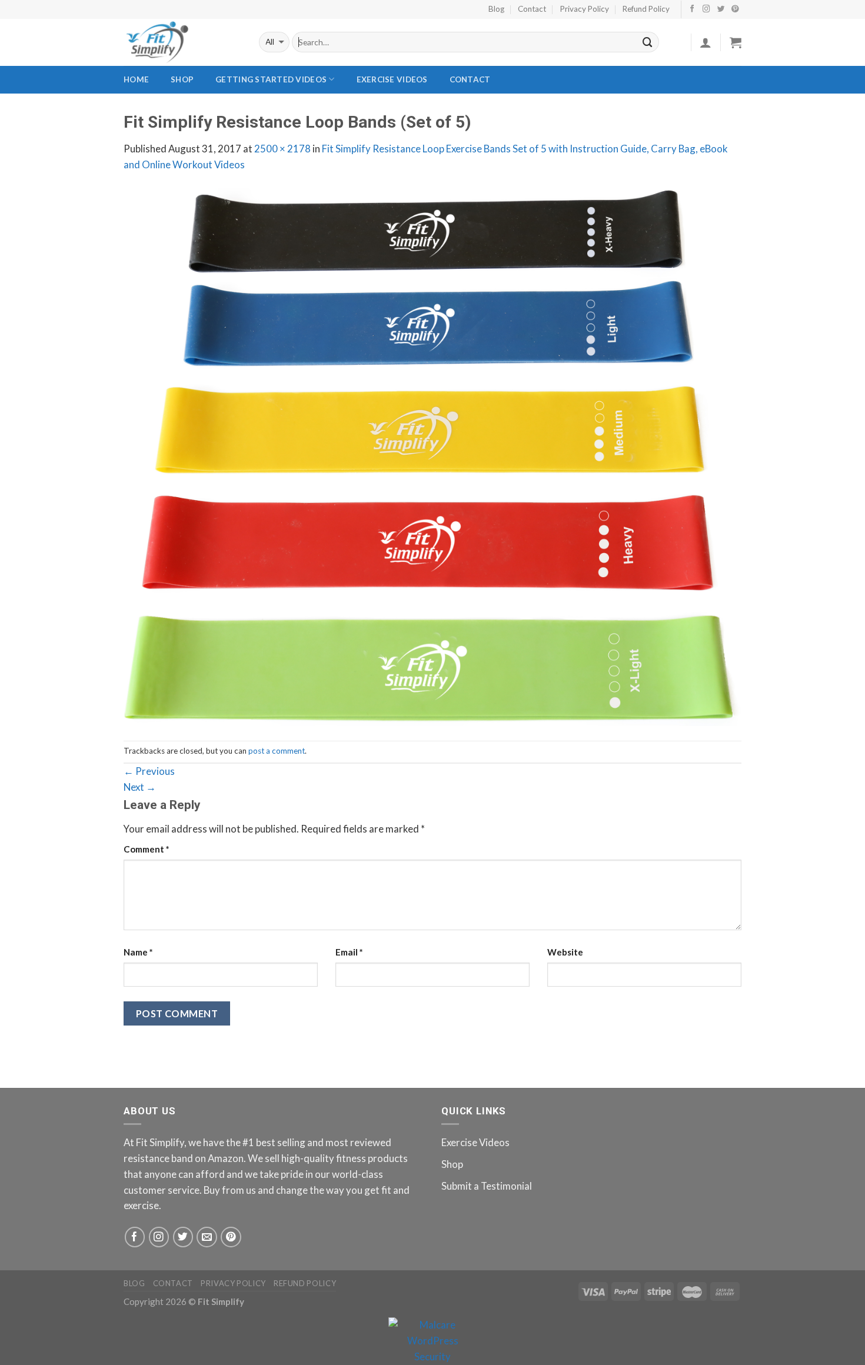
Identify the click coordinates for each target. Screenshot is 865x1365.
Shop (182, 79)
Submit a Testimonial (486, 1186)
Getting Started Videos (271, 79)
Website (565, 952)
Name (138, 952)
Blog (496, 9)
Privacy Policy (584, 9)
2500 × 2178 (282, 148)
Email (349, 952)
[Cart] (735, 42)
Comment (146, 849)
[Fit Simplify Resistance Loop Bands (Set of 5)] (432, 455)
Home (136, 79)
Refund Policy (646, 9)
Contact (532, 9)
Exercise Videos (392, 79)
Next (140, 787)
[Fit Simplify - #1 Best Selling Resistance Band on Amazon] (182, 42)
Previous (149, 771)
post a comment (276, 750)
